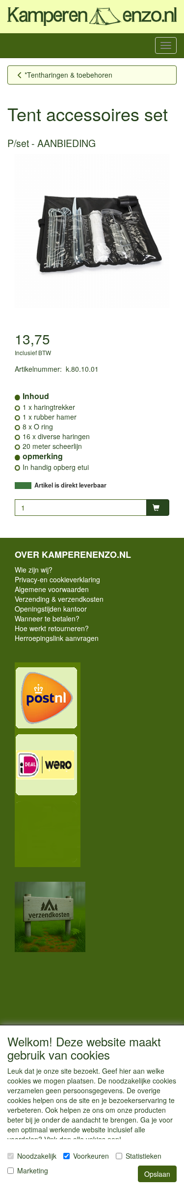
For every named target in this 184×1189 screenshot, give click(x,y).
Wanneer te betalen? (47, 618)
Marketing (32, 1170)
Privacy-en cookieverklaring (57, 579)
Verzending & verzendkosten (59, 599)
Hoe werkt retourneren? (52, 628)
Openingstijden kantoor (51, 609)
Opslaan (157, 1174)
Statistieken (143, 1156)
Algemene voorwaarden (52, 589)
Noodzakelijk (36, 1156)
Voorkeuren (91, 1156)
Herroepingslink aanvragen (57, 638)
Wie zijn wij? (34, 569)
